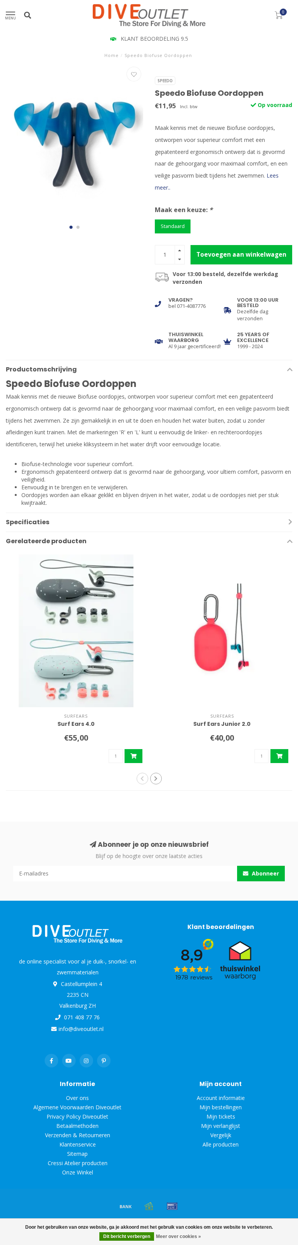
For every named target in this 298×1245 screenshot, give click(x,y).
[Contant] (149, 1206)
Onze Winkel (77, 1172)
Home (111, 55)
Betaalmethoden (77, 1125)
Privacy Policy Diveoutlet (77, 1116)
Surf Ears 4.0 (76, 724)
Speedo (165, 80)
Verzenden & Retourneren (77, 1135)
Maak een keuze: (184, 209)
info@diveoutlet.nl (81, 1029)
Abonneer (264, 873)
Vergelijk (220, 1135)
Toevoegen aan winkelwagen (241, 254)
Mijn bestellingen (220, 1107)
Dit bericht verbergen (126, 1236)
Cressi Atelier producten (77, 1163)
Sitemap (77, 1153)
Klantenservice (77, 1144)
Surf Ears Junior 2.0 (222, 724)
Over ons (77, 1098)
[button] (71, 227)
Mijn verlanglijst (220, 1125)
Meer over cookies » (178, 1236)
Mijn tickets (220, 1116)
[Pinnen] (172, 1206)
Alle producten (221, 1144)
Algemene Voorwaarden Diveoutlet (77, 1107)
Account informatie (221, 1098)
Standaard (173, 226)
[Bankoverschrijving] (125, 1206)
